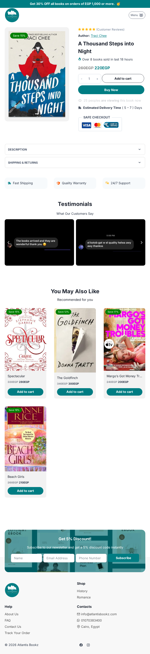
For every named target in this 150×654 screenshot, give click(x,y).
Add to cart (122, 78)
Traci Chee (99, 36)
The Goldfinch (67, 378)
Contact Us (13, 627)
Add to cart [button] (25, 392)
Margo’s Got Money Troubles (128, 376)
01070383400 (91, 620)
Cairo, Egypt (90, 627)
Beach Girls (16, 477)
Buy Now (111, 90)
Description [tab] (17, 149)
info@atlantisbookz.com (99, 614)
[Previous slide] (8, 242)
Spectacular (16, 376)
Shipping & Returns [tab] (23, 162)
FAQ (8, 620)
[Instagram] (88, 645)
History (82, 591)
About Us (11, 614)
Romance (84, 597)
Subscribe (123, 558)
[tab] (37, 113)
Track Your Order (17, 633)
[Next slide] (141, 242)
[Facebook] (81, 645)
